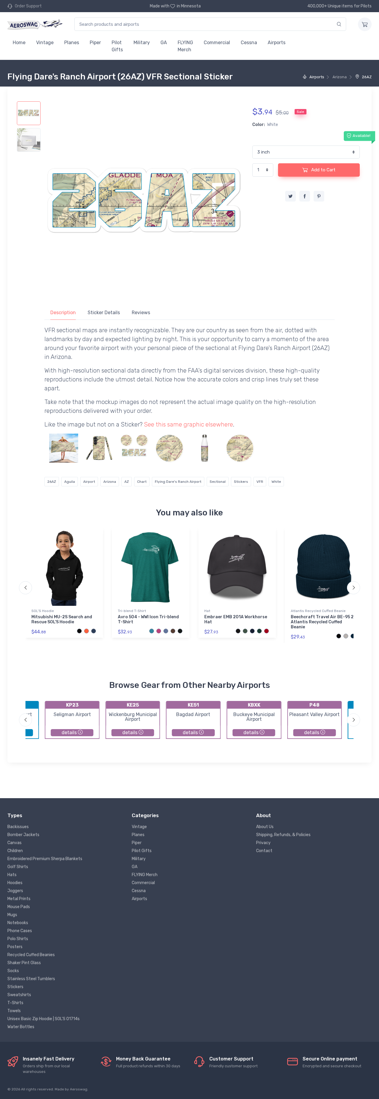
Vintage (45, 42)
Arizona (109, 482)
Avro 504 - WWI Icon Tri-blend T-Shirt (148, 619)
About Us (265, 826)
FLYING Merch (185, 46)
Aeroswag (78, 1089)
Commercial (217, 42)
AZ (126, 482)
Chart (142, 482)
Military (142, 42)
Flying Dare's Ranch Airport (178, 482)
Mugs (12, 914)
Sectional (218, 482)
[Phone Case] (98, 448)
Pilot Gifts (117, 46)
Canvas (14, 842)
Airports (276, 42)
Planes (71, 42)
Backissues (18, 826)
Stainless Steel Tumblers (31, 978)
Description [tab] (63, 312)
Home (19, 42)
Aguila (69, 482)
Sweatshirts (19, 994)
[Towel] (63, 448)
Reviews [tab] (141, 312)
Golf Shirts (17, 866)
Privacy (263, 842)
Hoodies (15, 882)
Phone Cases (19, 930)
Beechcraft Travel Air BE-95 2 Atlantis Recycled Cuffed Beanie (322, 622)
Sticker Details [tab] (104, 312)
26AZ (366, 77)
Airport (89, 482)
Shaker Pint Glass (24, 962)
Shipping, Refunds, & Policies (283, 834)
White (276, 482)
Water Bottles (20, 1026)
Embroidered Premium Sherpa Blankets (44, 858)
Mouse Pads (18, 906)
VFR (259, 482)
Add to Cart (322, 169)
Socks (13, 970)
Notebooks (17, 922)
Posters (15, 946)
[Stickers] (134, 448)
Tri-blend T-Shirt (132, 611)
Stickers (241, 482)
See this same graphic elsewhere (188, 424)
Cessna (249, 42)
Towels (14, 1010)
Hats (12, 874)
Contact (264, 850)
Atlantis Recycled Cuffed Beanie (318, 611)
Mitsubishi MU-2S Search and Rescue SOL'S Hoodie (61, 619)
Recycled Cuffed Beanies (31, 954)
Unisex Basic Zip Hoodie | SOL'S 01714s (43, 1018)
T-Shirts (15, 1002)
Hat (207, 611)
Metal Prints (18, 898)
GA (163, 42)
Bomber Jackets (23, 834)
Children (15, 850)
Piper (95, 42)
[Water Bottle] (204, 448)
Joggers (15, 890)
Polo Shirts (17, 938)
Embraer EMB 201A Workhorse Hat (235, 619)
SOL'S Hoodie (42, 611)
